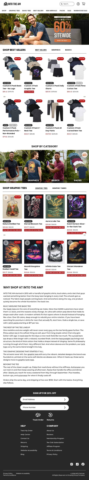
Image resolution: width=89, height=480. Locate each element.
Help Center (25, 434)
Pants (49, 370)
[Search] (62, 4)
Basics (68, 50)
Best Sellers (38, 11)
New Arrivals (51, 11)
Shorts (11, 373)
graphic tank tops (26, 360)
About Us (50, 431)
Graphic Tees (14, 11)
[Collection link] (11, 166)
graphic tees (33, 354)
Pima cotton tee (10, 333)
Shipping (24, 446)
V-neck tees (23, 336)
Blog (22, 454)
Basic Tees (26, 11)
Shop (4, 11)
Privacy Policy (52, 454)
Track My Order (27, 431)
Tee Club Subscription (55, 442)
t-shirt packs (13, 323)
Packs (62, 11)
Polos (34, 367)
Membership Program (55, 438)
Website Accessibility (29, 450)
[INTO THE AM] (12, 4)
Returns (24, 442)
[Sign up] (64, 399)
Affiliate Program (53, 446)
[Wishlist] (5, 59)
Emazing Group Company (76, 475)
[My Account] (78, 4)
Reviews (50, 434)
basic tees (11, 309)
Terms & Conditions (54, 450)
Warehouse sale (80, 11)
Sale (69, 11)
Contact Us (25, 438)
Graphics (55, 50)
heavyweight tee (66, 339)
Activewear (76, 367)
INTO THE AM (79, 473)
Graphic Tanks (59, 188)
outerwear (22, 376)
